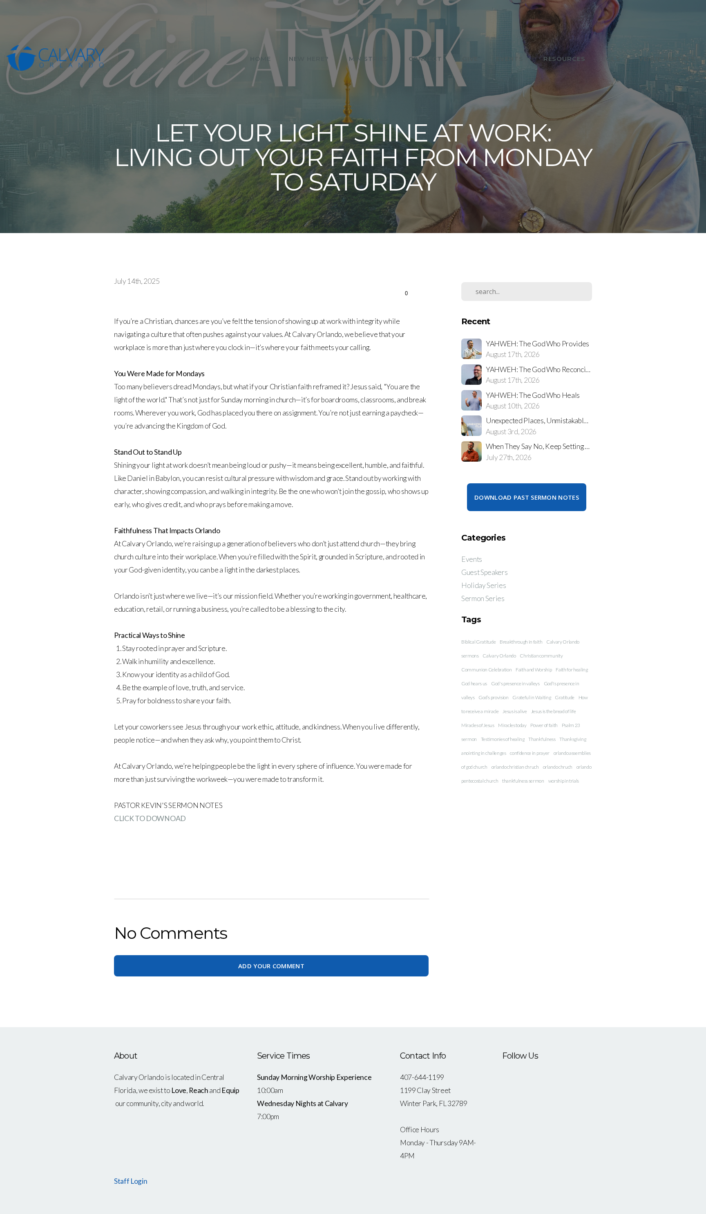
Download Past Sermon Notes (526, 497)
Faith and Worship (534, 669)
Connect (426, 59)
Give (470, 59)
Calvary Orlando (499, 656)
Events (510, 59)
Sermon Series (483, 598)
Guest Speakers (484, 572)
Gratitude (564, 697)
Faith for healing (572, 669)
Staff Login (130, 1181)
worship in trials (563, 781)
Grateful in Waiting (531, 697)
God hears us (474, 683)
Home (260, 59)
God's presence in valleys (515, 683)
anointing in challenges (483, 753)
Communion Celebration (486, 669)
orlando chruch (558, 767)
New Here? (310, 59)
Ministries (370, 59)
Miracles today (512, 725)
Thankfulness (541, 739)
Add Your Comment (271, 966)
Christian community (541, 656)
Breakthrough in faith (521, 642)
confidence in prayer (530, 753)
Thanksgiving (572, 739)
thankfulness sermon (523, 781)
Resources (565, 59)
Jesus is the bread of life (553, 711)
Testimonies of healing (503, 739)
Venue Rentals (667, 59)
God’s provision (493, 697)
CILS (613, 59)
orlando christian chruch (515, 767)
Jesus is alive (515, 711)
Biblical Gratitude (478, 642)
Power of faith (544, 725)
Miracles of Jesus (477, 725)
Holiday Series (483, 585)
